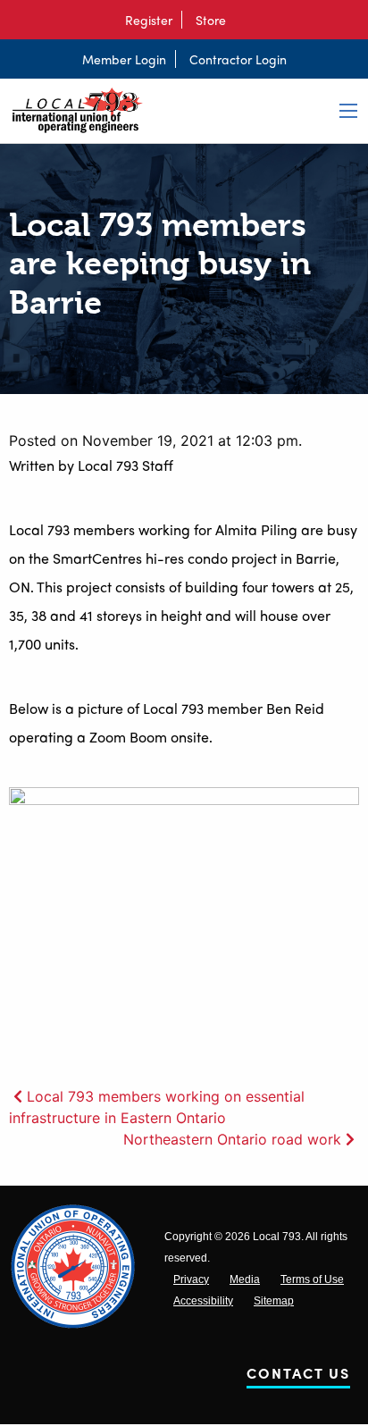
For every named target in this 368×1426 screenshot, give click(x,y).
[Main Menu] (348, 111)
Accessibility (203, 1301)
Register (148, 20)
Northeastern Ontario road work (232, 1139)
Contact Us (298, 1376)
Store (211, 20)
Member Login (124, 59)
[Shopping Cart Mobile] (244, 20)
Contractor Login (238, 59)
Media (245, 1279)
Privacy (191, 1279)
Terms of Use (312, 1279)
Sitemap (274, 1301)
